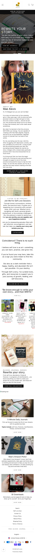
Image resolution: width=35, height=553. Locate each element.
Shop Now (17, 432)
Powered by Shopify (17, 551)
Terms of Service (17, 524)
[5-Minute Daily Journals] (17, 408)
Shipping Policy (17, 521)
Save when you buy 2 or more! (15, 49)
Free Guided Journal (17, 529)
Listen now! (17, 232)
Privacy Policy (17, 516)
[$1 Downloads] (17, 483)
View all (17, 295)
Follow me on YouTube (17, 284)
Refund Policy (17, 518)
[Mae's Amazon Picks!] (17, 445)
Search (17, 508)
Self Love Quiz (17, 511)
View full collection (13, 386)
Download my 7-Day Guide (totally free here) (17, 171)
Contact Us (17, 513)
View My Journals (10, 45)
